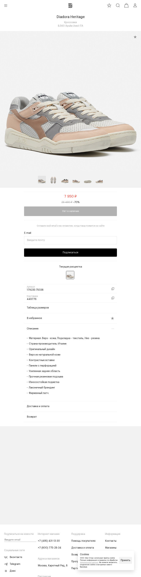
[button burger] (5, 5)
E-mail (27, 233)
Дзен (12, 571)
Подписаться (70, 252)
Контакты (110, 541)
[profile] (135, 5)
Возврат (76, 555)
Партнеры (77, 568)
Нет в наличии (70, 211)
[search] (117, 5)
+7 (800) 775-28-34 (49, 548)
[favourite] (109, 5)
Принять (125, 560)
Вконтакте (16, 557)
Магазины (110, 548)
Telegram (15, 564)
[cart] (126, 5)
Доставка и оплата (82, 548)
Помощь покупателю (83, 541)
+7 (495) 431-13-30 (49, 541)
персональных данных (89, 562)
